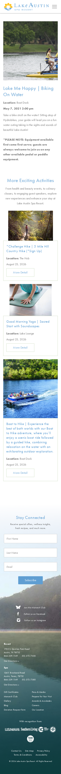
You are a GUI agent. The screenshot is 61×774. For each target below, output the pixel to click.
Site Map (29, 750)
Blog (6, 705)
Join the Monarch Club (34, 607)
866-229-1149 (11, 655)
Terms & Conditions (23, 754)
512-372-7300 (29, 655)
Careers (35, 705)
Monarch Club (11, 696)
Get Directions (11, 660)
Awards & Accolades (42, 700)
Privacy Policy (43, 750)
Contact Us (16, 750)
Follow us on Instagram (35, 620)
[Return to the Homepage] (27, 6)
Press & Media (38, 692)
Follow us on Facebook (34, 614)
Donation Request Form (15, 709)
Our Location (38, 709)
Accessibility (41, 754)
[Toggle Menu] (54, 6)
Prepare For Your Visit (42, 696)
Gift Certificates (11, 692)
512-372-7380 (29, 679)
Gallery (7, 700)
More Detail (20, 272)
